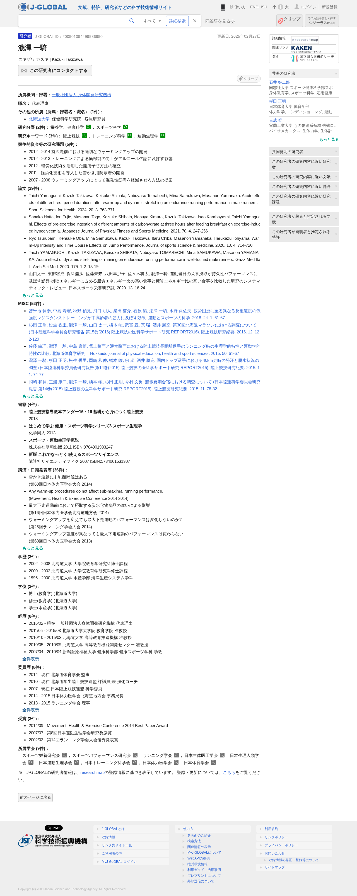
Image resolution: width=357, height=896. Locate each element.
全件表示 (30, 659)
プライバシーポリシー (281, 845)
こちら (229, 772)
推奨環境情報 (197, 864)
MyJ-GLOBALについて (204, 852)
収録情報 (108, 837)
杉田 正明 (277, 101)
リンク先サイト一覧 (117, 845)
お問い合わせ (275, 853)
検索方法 (194, 841)
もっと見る (329, 139)
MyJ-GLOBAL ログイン (119, 862)
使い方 (240, 7)
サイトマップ (275, 867)
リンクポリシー (276, 837)
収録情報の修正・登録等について (294, 860)
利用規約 (271, 829)
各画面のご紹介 (199, 835)
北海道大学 (39, 119)
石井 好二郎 (279, 82)
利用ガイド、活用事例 (204, 870)
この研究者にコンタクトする (61, 72)
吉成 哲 (275, 120)
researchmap (92, 772)
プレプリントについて (204, 876)
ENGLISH (258, 7)
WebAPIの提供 (198, 858)
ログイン (309, 7)
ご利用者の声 (112, 853)
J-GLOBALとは (113, 829)
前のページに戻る (35, 797)
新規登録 (329, 7)
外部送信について (200, 881)
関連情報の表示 (199, 847)
